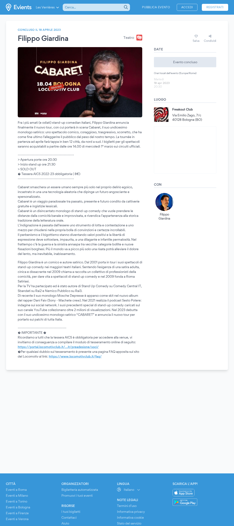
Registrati (215, 7)
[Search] (125, 7)
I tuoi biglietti (70, 512)
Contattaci (69, 517)
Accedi (187, 7)
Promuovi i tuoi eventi (77, 495)
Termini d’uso (127, 506)
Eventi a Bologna (18, 507)
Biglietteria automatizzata (79, 490)
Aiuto (65, 523)
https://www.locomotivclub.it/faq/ (75, 356)
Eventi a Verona (17, 519)
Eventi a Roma (16, 490)
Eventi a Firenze (17, 513)
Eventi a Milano (17, 495)
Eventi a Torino (16, 501)
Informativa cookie (130, 517)
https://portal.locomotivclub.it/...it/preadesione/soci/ (58, 347)
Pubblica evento (156, 7)
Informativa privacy (131, 512)
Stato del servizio (129, 523)
